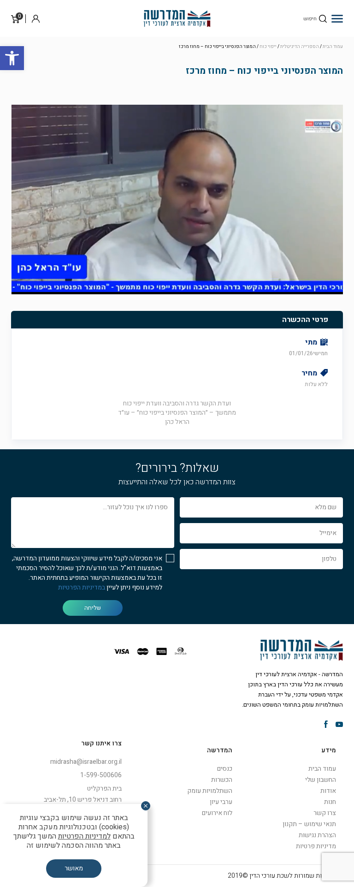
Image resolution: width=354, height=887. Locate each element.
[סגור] (145, 805)
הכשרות (221, 780)
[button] (12, 58)
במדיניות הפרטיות (81, 587)
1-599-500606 (101, 775)
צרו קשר (324, 813)
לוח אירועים (217, 813)
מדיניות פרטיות (316, 846)
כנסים (224, 769)
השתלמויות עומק (209, 791)
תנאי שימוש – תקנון (309, 824)
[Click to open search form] (323, 19)
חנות (330, 802)
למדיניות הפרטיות (84, 836)
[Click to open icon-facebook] (326, 725)
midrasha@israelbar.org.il (86, 762)
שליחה (92, 607)
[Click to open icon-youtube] (339, 725)
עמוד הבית (333, 46)
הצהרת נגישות (317, 835)
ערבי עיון (221, 802)
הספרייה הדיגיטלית (299, 46)
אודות (328, 791)
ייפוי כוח (268, 46)
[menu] (337, 18)
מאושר (74, 868)
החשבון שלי (320, 780)
